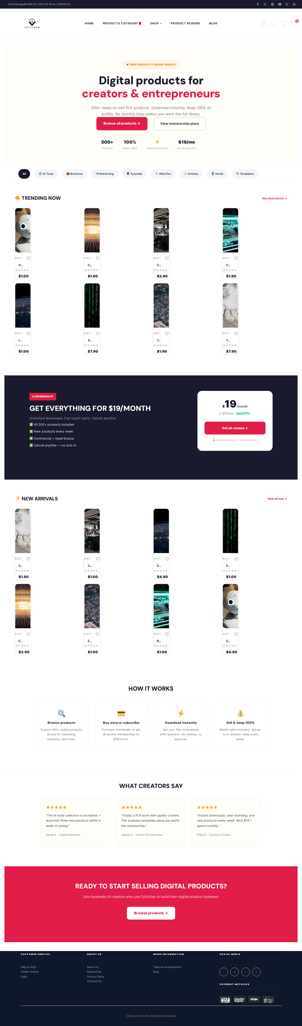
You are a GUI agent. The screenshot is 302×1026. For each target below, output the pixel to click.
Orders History (30, 972)
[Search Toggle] (274, 24)
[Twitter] (234, 972)
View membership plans (179, 123)
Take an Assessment (167, 967)
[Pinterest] (272, 4)
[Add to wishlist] (28, 258)
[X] (265, 4)
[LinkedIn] (294, 4)
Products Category (120, 23)
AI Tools (48, 173)
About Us (93, 967)
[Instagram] (287, 4)
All (24, 173)
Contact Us (94, 981)
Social (218, 173)
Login (24, 976)
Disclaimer (94, 972)
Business (76, 173)
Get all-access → (235, 428)
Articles (193, 173)
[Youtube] (280, 4)
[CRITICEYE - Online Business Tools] (32, 23)
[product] (23, 230)
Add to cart (19, 215)
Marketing (106, 173)
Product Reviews (185, 23)
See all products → (274, 198)
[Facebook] (258, 4)
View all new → (277, 498)
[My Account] (264, 23)
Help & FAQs (28, 967)
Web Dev (164, 173)
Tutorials (136, 173)
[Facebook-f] (224, 972)
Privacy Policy (95, 976)
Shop (154, 23)
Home (89, 23)
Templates (246, 173)
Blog (213, 23)
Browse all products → (121, 123)
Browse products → (151, 913)
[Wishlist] (283, 23)
